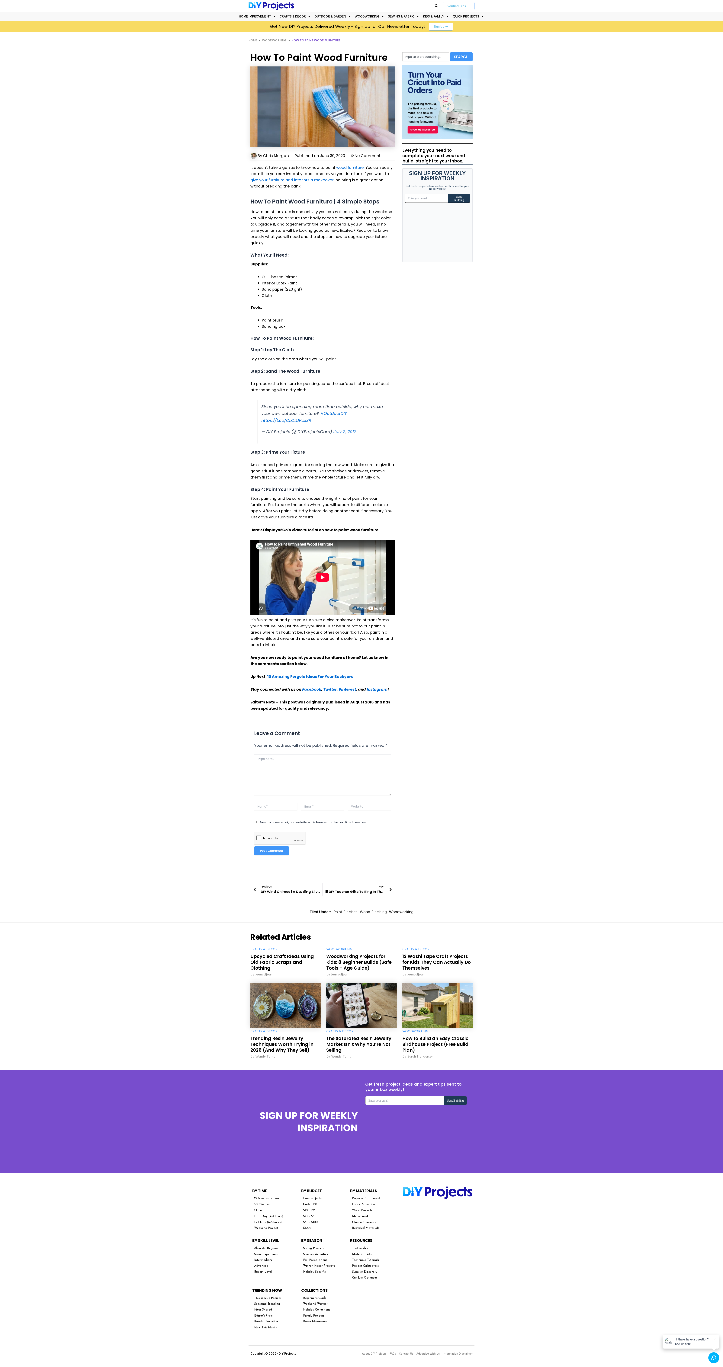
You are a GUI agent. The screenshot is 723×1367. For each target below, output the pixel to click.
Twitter (330, 689)
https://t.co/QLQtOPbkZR (286, 420)
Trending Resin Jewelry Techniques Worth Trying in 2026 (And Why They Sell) (281, 1044)
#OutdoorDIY (333, 413)
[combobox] (425, 56)
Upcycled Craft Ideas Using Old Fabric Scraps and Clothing (282, 962)
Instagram (377, 689)
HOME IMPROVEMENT (255, 16)
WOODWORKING (367, 16)
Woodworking (274, 40)
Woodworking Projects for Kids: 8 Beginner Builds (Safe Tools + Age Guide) (359, 962)
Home (253, 40)
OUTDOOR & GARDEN (330, 16)
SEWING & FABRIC (401, 16)
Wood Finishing (373, 912)
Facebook (311, 689)
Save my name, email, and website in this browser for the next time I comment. (313, 822)
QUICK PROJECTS (466, 16)
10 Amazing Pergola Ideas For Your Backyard (310, 676)
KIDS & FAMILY (433, 16)
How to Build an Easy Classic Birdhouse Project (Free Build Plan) (435, 1044)
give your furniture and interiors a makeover (292, 180)
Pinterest (347, 689)
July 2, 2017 (344, 432)
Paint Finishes (345, 912)
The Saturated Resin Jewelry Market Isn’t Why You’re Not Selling (358, 1044)
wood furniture (350, 167)
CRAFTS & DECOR (293, 16)
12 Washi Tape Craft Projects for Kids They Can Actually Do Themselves (436, 962)
